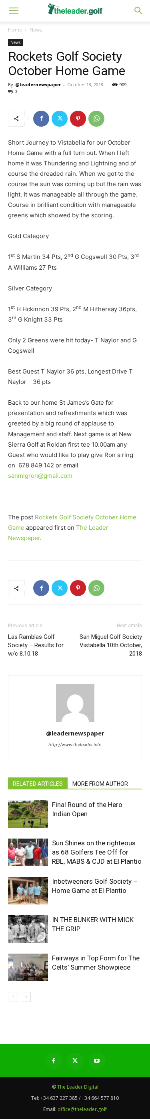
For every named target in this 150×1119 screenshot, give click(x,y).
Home (15, 29)
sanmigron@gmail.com (40, 475)
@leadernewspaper (38, 84)
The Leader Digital (77, 1086)
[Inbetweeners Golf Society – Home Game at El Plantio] (28, 890)
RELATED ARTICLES (38, 784)
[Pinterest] (78, 119)
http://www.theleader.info (75, 744)
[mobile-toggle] (13, 11)
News (36, 29)
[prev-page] (13, 997)
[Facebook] (41, 119)
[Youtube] (97, 1061)
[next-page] (26, 997)
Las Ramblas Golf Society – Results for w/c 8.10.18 (36, 645)
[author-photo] (75, 722)
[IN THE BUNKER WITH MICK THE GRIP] (28, 929)
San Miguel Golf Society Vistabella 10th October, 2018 (111, 645)
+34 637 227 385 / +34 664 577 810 (79, 1098)
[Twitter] (60, 119)
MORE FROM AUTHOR (100, 784)
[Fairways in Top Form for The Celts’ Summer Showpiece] (28, 967)
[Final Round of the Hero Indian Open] (28, 814)
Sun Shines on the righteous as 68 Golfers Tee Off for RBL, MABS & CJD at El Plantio (97, 852)
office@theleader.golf (82, 1109)
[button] (139, 11)
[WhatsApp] (96, 119)
